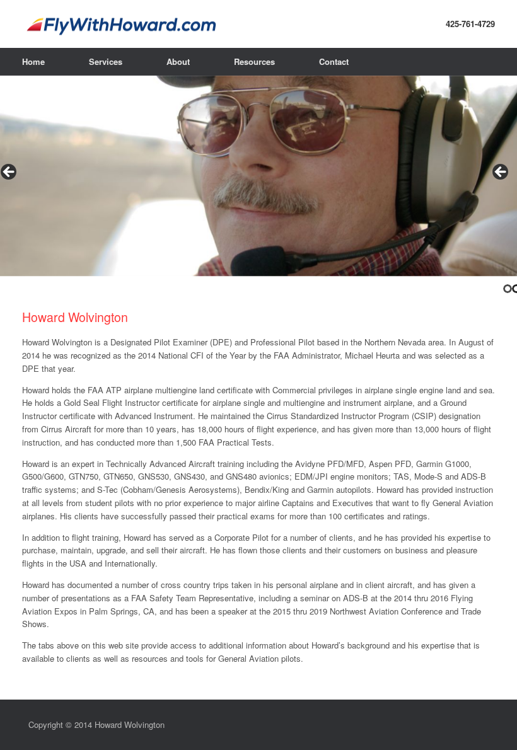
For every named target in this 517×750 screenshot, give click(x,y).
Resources (254, 61)
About (178, 61)
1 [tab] (507, 288)
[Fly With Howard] (258, 24)
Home (33, 61)
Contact (334, 61)
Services (105, 61)
